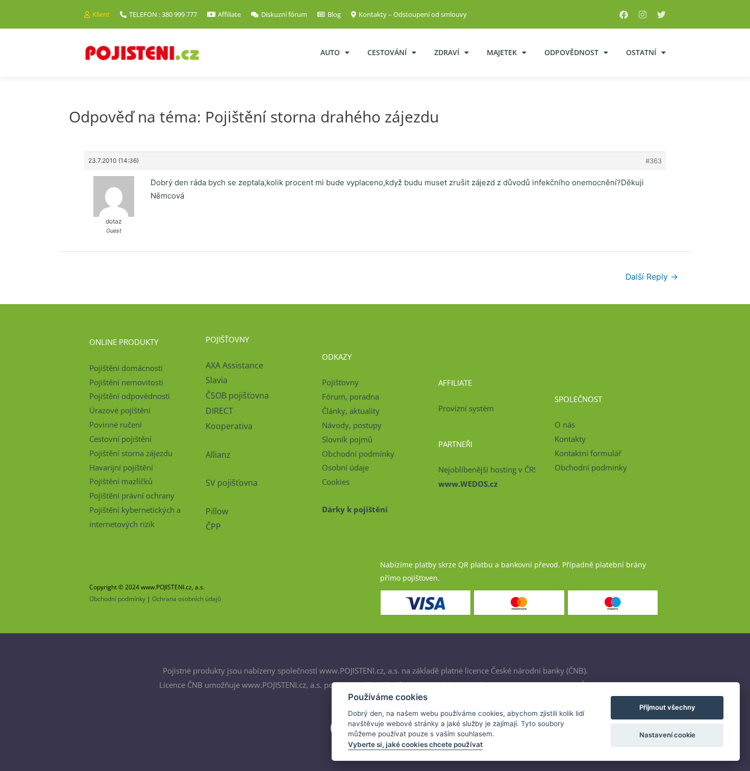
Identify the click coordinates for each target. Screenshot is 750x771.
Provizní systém (466, 408)
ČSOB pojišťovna (237, 395)
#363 (653, 161)
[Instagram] (642, 14)
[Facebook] (623, 14)
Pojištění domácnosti (126, 368)
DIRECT (219, 410)
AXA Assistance (235, 365)
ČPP (213, 526)
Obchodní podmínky (358, 454)
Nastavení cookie (667, 735)
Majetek (502, 52)
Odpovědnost (571, 52)
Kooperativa (229, 426)
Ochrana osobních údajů (186, 598)
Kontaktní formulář (588, 453)
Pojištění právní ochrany (131, 495)
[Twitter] (661, 14)
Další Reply (652, 277)
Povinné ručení (115, 424)
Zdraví (446, 52)
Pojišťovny (340, 382)
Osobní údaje (345, 467)
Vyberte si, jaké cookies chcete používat (415, 744)
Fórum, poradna (350, 396)
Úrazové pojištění (120, 410)
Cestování (387, 52)
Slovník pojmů (347, 439)
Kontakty (570, 439)
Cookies (335, 482)
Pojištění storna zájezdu (130, 453)
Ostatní (641, 52)
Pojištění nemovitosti (126, 382)
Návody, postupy (352, 425)
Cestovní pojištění (120, 439)
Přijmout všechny (667, 707)
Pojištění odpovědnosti (129, 396)
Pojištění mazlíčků (121, 481)
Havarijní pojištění (121, 467)
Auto (330, 52)
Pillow (217, 511)
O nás (565, 424)
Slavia (217, 380)
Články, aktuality (351, 411)
